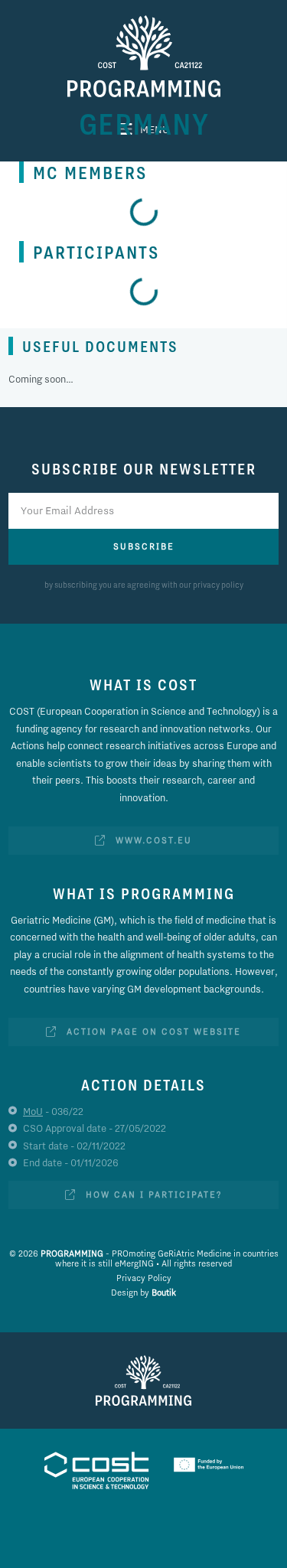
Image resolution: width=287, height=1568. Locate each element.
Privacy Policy (143, 1278)
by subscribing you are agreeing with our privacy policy (143, 584)
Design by (143, 1292)
